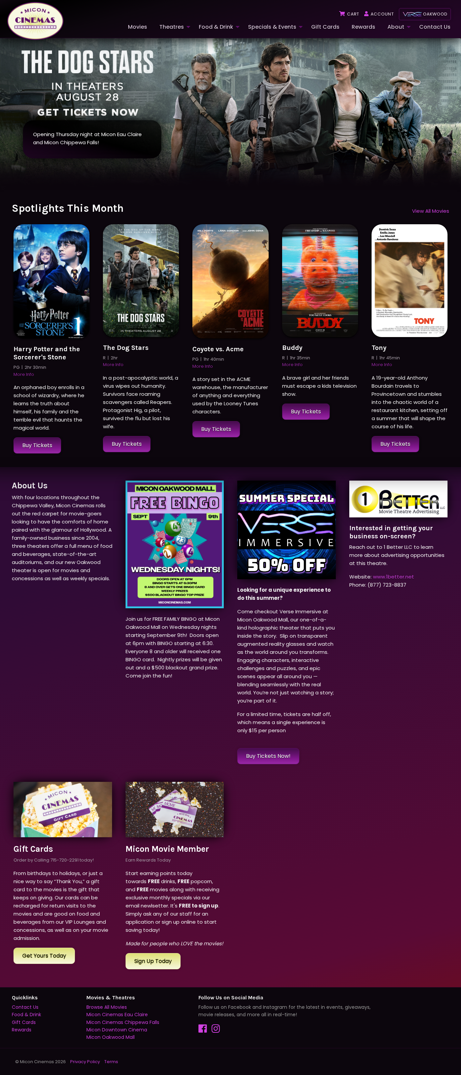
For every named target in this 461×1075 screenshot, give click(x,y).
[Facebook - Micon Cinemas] (205, 1030)
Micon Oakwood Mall (110, 1037)
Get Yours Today (44, 955)
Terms (111, 1061)
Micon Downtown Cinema (116, 1029)
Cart (352, 14)
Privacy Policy (85, 1061)
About (395, 27)
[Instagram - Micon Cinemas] (217, 1030)
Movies (137, 27)
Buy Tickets (37, 445)
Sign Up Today (153, 961)
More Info (23, 374)
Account (382, 14)
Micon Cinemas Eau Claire (117, 1014)
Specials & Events (272, 27)
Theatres (171, 27)
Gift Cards (325, 27)
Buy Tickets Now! (268, 756)
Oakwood (434, 14)
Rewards (363, 27)
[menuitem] (137, 27)
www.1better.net (393, 576)
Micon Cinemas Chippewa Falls (122, 1022)
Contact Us (435, 27)
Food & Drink (216, 27)
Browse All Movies (106, 1007)
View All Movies (430, 210)
